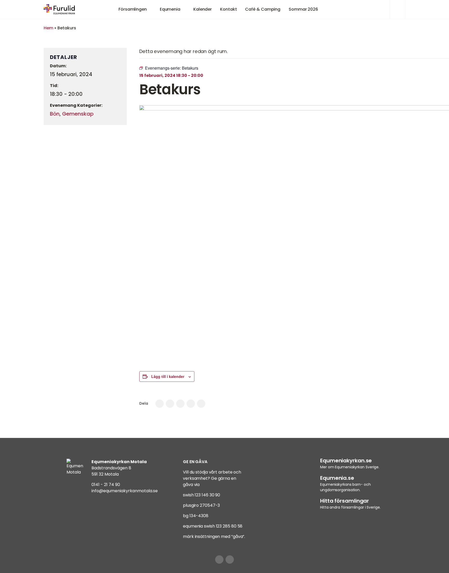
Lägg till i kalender (167, 376)
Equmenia (170, 9)
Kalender (202, 9)
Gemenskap (78, 113)
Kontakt (228, 9)
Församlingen (132, 9)
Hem (48, 28)
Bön (55, 113)
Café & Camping (262, 9)
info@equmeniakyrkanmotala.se (124, 491)
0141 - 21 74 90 (105, 485)
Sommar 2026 (303, 9)
